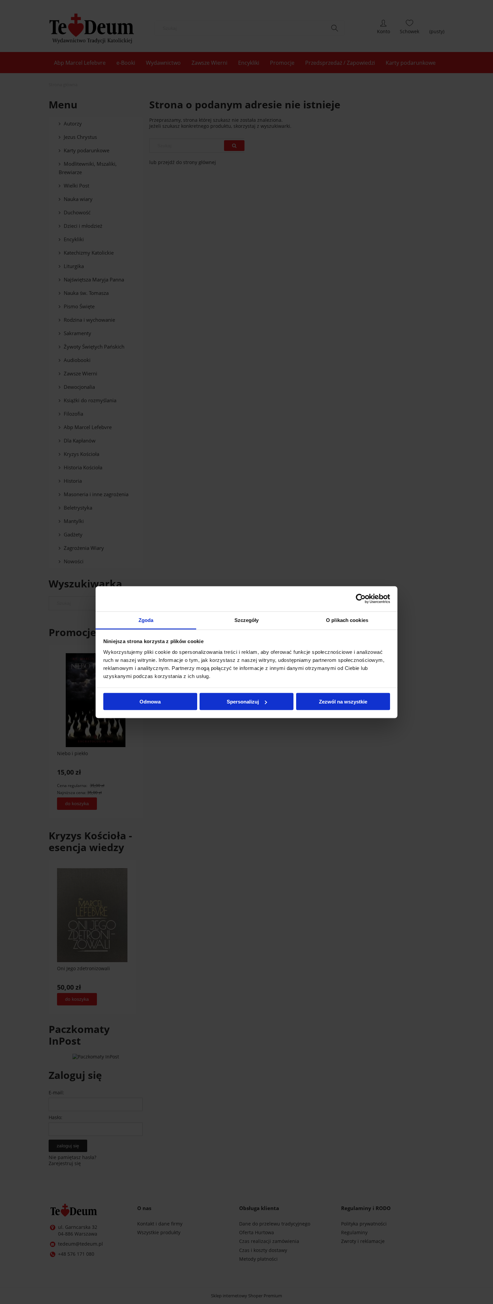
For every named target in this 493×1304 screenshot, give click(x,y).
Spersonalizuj (243, 702)
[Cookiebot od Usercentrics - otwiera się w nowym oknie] (360, 599)
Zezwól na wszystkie (343, 702)
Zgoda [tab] (146, 620)
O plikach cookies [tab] (347, 620)
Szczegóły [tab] (246, 620)
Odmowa (150, 702)
